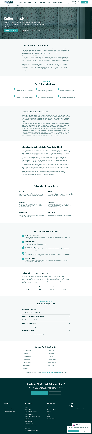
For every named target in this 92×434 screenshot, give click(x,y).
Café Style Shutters (29, 421)
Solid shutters (51, 365)
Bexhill (27, 289)
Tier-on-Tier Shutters (29, 423)
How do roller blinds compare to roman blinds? (33, 316)
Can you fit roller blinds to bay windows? (31, 327)
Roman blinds (51, 353)
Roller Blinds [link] (16, 5)
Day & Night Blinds (29, 414)
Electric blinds (51, 356)
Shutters (35, 2)
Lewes (64, 286)
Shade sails (25, 368)
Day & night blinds (27, 356)
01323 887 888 (76, 1)
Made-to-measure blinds (28, 350)
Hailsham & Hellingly (51, 418)
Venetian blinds (26, 353)
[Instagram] (69, 406)
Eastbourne (27, 286)
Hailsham (64, 289)
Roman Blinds (28, 412)
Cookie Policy (71, 409)
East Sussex (59, 372)
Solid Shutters (28, 426)
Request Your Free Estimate (39, 393)
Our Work (55, 2)
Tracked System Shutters (30, 425)
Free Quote (84, 2)
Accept (73, 431)
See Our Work (37, 30)
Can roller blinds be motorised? (29, 320)
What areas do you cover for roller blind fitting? (33, 334)
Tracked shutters (26, 365)
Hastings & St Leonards (52, 409)
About (25, 2)
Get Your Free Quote (10, 30)
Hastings (52, 286)
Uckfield (40, 289)
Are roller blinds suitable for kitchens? (31, 312)
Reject (84, 431)
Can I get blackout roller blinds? (29, 309)
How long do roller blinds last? (29, 323)
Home (20, 2)
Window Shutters (28, 418)
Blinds (29, 2)
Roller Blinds (27, 407)
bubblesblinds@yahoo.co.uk (74, 3)
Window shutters (26, 359)
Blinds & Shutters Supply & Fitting (32, 430)
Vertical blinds (51, 350)
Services (10, 5)
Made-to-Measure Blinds (30, 405)
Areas (48, 2)
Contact (60, 2)
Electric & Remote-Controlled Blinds (32, 416)
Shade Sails (42, 2)
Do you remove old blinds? (28, 330)
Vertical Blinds (28, 409)
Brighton (40, 286)
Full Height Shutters (29, 419)
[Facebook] (72, 406)
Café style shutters (27, 362)
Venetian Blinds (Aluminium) (31, 411)
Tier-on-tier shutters (52, 362)
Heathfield (52, 289)
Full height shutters (52, 359)
